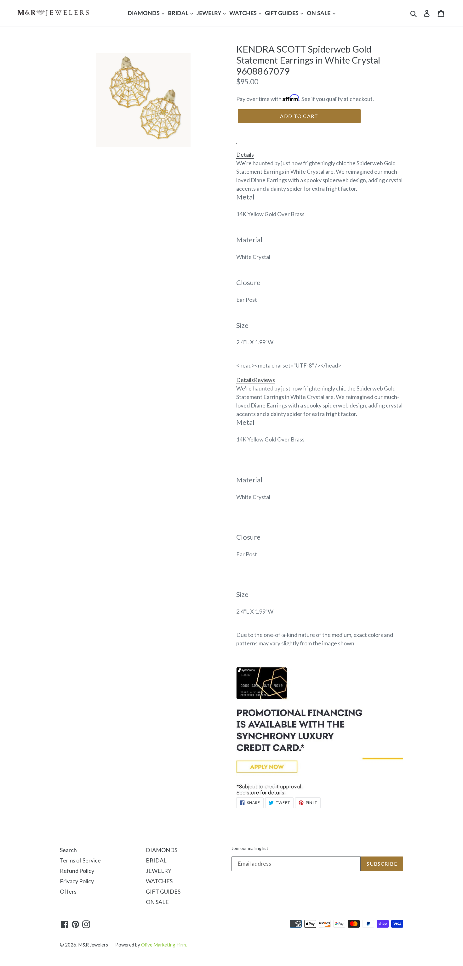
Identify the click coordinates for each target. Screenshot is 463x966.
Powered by (151, 944)
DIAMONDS (144, 12)
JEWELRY (209, 12)
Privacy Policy (77, 881)
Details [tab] (245, 154)
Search (68, 849)
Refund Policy (77, 870)
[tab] (236, 140)
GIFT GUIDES (282, 12)
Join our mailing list (250, 848)
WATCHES (243, 12)
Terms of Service (80, 860)
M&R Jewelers (93, 944)
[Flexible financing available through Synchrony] (319, 792)
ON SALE (319, 12)
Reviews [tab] (264, 379)
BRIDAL (178, 12)
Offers (68, 891)
